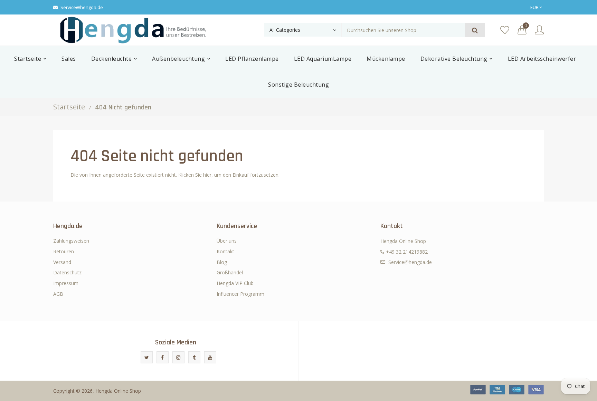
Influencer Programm (240, 294)
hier (207, 175)
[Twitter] (147, 357)
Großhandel (230, 272)
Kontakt (225, 251)
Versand (62, 262)
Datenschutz (67, 272)
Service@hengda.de (81, 7)
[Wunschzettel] (504, 30)
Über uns (227, 240)
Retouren (63, 251)
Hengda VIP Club (235, 283)
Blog (222, 262)
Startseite (69, 106)
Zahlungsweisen (71, 240)
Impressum (65, 283)
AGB (58, 294)
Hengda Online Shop (118, 391)
